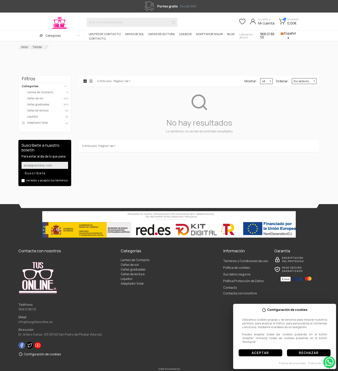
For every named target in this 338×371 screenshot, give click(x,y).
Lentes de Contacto (105, 34)
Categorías (30, 86)
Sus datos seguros (237, 274)
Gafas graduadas (133, 269)
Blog (231, 34)
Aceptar (260, 353)
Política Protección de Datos (243, 281)
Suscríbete (35, 173)
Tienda (37, 47)
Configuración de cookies (42, 354)
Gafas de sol (134, 34)
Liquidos (185, 34)
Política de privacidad (292, 363)
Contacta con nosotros (240, 293)
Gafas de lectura (161, 34)
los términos (59, 180)
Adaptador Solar (209, 34)
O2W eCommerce (169, 369)
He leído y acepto (47, 180)
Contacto (97, 38)
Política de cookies (320, 363)
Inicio (24, 47)
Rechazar (309, 353)
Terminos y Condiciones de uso (245, 261)
